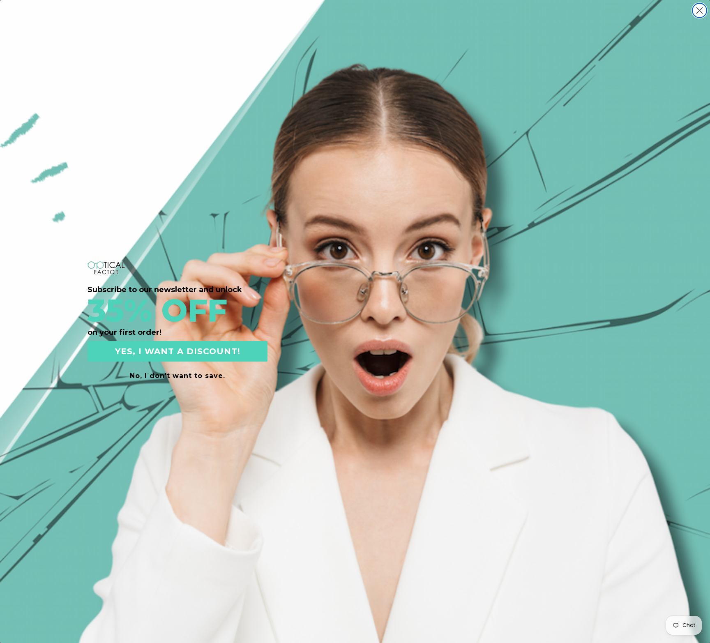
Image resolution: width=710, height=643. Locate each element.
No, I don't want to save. (177, 376)
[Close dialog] (699, 10)
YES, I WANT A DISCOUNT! (177, 351)
